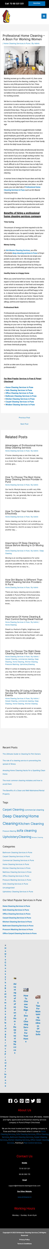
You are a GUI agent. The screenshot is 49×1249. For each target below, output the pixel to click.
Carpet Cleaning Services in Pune (20, 402)
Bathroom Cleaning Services (21, 1137)
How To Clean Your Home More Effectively (22, 512)
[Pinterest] (21, 1101)
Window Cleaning (37, 837)
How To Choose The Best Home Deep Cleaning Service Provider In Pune (5, 1017)
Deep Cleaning (15, 816)
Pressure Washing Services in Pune (17, 880)
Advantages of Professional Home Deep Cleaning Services (23, 446)
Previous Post (24, 418)
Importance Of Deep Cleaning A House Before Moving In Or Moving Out (24, 545)
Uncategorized (8, 888)
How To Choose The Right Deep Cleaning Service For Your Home (22, 652)
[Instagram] (38, 1101)
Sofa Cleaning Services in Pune (19, 390)
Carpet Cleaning (11, 659)
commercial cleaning (26, 659)
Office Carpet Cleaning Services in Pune (20, 933)
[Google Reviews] (16, 1101)
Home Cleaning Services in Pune (17, 43)
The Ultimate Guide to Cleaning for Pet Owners (22, 754)
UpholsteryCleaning (27, 664)
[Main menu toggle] (44, 16)
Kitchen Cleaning (31, 662)
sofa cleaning (27, 830)
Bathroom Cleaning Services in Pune (21, 396)
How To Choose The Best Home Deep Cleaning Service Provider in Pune (23, 479)
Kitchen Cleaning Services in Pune (20, 399)
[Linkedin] (27, 1101)
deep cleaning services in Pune (24, 253)
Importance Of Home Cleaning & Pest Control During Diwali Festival (24, 617)
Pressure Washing (12, 664)
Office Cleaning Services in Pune (19, 393)
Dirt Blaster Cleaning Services (18, 250)
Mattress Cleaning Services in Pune (17, 872)
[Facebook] (10, 1101)
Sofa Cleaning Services (25, 1134)
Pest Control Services (32, 1143)
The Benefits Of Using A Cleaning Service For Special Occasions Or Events (23, 693)
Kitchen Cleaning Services (18, 1140)
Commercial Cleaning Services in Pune (18, 860)
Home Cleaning (11, 625)
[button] (36, 3)
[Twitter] (33, 1101)
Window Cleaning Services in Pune (20, 405)
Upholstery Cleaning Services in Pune (18, 892)
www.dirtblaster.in (24, 1197)
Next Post (24, 424)
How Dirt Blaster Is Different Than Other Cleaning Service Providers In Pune (23, 582)
